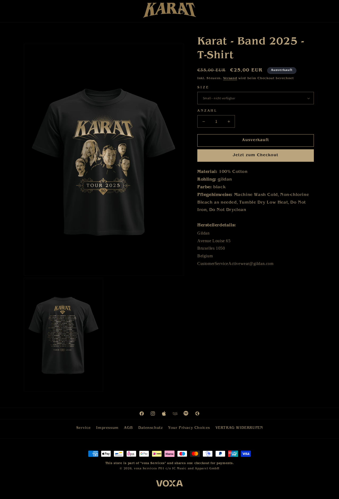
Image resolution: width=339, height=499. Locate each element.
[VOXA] (169, 484)
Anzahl (207, 111)
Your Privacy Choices (189, 428)
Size (203, 87)
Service (83, 428)
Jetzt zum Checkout (255, 156)
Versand (230, 78)
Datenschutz (150, 428)
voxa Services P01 (149, 468)
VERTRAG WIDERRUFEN (239, 428)
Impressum (107, 428)
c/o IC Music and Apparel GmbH (192, 468)
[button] (180, 11)
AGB (128, 428)
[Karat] (169, 11)
